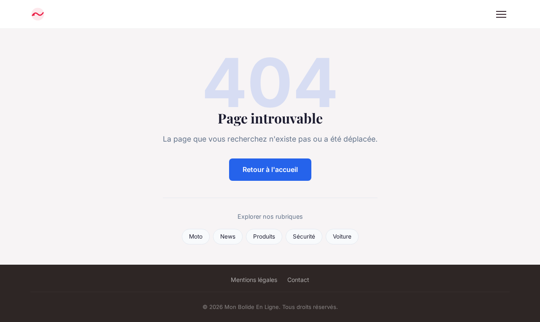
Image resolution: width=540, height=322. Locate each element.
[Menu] (501, 14)
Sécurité (304, 236)
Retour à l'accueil (270, 169)
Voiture (342, 236)
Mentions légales (254, 279)
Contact (298, 279)
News (227, 236)
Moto (195, 236)
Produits (264, 236)
